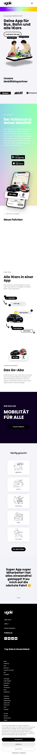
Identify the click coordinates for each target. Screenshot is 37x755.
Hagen (5, 720)
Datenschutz (15, 752)
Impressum (23, 752)
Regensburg (7, 700)
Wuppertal (7, 692)
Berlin (5, 661)
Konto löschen (9, 628)
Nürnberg (6, 696)
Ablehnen (18, 744)
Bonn (5, 689)
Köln (5, 665)
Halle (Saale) (7, 681)
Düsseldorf (7, 683)
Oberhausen (7, 718)
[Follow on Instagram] (5, 638)
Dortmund (6, 705)
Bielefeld (6, 685)
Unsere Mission (18, 427)
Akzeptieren (18, 739)
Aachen (6, 713)
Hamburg (6, 663)
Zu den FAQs (18, 549)
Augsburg (6, 698)
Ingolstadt (7, 703)
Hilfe (5, 624)
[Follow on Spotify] (9, 638)
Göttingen (6, 679)
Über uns (7, 620)
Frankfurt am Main (9, 670)
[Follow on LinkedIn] (12, 638)
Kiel (5, 672)
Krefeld (6, 716)
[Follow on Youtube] (16, 638)
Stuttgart (6, 674)
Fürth (5, 707)
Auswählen (18, 749)
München (6, 668)
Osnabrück (7, 687)
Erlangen (6, 709)
